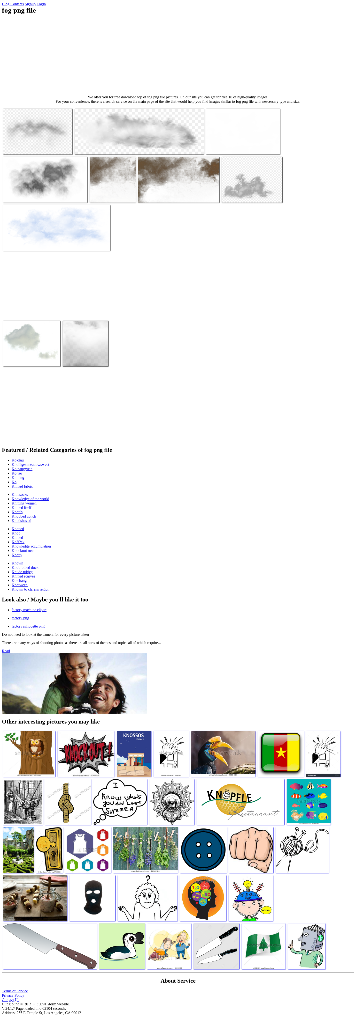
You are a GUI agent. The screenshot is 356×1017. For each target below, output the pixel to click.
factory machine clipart (29, 610)
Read (6, 651)
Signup (30, 4)
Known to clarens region (30, 589)
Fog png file (12, 148)
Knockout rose (23, 551)
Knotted (18, 529)
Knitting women (24, 503)
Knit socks (20, 494)
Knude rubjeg (22, 572)
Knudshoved (21, 521)
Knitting (18, 478)
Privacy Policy (13, 995)
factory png (20, 618)
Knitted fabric (22, 486)
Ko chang (19, 580)
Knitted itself (21, 507)
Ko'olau (18, 460)
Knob (16, 533)
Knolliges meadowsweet (30, 464)
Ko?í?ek (18, 542)
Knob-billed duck (25, 567)
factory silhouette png (28, 626)
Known (17, 563)
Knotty (17, 555)
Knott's (17, 512)
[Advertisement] (178, 54)
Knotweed (20, 585)
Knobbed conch (24, 516)
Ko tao (17, 473)
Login (41, 4)
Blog (5, 4)
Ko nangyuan (22, 469)
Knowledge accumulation (31, 546)
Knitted (17, 537)
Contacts (17, 4)
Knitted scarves (23, 576)
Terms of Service (15, 991)
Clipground (24, 1002)
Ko (14, 482)
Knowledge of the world (30, 499)
